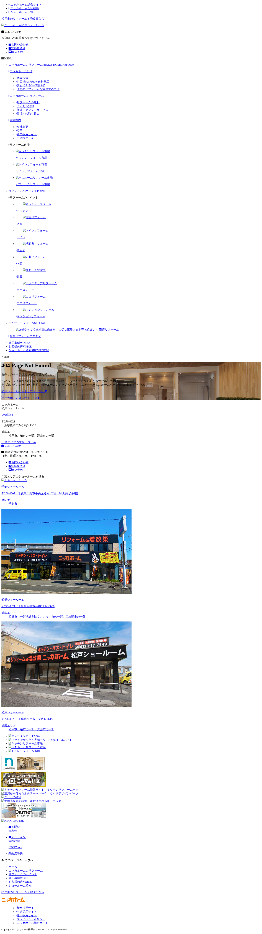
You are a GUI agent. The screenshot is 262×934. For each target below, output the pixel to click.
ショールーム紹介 (29, 350)
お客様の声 (20, 346)
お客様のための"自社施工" (34, 81)
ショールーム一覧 (21, 12)
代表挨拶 (22, 77)
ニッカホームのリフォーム (41, 64)
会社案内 (15, 120)
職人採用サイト (27, 915)
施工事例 (19, 342)
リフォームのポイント (27, 190)
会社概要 (22, 126)
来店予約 (17, 52)
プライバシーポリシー (31, 919)
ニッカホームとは (21, 71)
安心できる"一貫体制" (31, 85)
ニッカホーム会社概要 (24, 8)
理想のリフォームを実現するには (38, 89)
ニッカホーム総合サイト (26, 4)
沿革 (19, 130)
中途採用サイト (27, 138)
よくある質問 (25, 106)
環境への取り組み (28, 113)
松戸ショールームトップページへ (23, 391)
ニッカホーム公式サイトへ (18, 397)
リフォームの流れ (28, 102)
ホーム (13, 866)
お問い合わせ (20, 44)
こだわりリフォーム (27, 322)
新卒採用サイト (27, 134)
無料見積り (18, 48)
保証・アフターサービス (32, 109)
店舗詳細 (7, 414)
